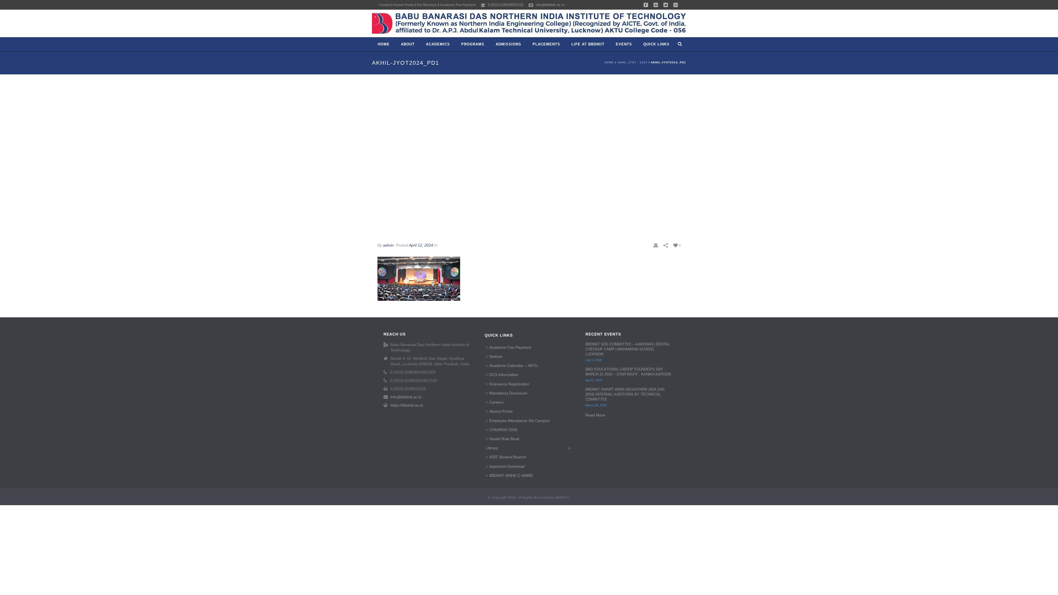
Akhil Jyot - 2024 (632, 62)
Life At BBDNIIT (587, 44)
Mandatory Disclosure (508, 393)
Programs (472, 44)
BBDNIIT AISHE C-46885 (511, 475)
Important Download (507, 466)
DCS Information (503, 374)
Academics (438, 44)
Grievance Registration (509, 384)
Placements (546, 44)
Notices (495, 356)
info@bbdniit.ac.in (550, 5)
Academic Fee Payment (510, 347)
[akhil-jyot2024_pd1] (529, 156)
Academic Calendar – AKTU (513, 365)
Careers (496, 402)
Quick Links (656, 44)
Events (624, 44)
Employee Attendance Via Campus (519, 420)
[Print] (656, 245)
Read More (595, 415)
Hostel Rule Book (504, 439)
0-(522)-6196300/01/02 (505, 5)
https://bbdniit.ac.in (406, 405)
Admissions (508, 44)
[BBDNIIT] (529, 23)
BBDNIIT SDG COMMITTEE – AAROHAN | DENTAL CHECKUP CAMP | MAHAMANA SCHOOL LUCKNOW (627, 349)
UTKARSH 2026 (503, 430)
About (408, 44)
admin (388, 245)
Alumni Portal (500, 411)
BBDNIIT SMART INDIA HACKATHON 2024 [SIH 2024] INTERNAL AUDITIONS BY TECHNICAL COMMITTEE (624, 394)
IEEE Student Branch (507, 457)
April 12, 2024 (421, 245)
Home (384, 44)
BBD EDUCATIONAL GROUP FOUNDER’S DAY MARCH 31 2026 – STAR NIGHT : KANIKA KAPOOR (628, 371)
